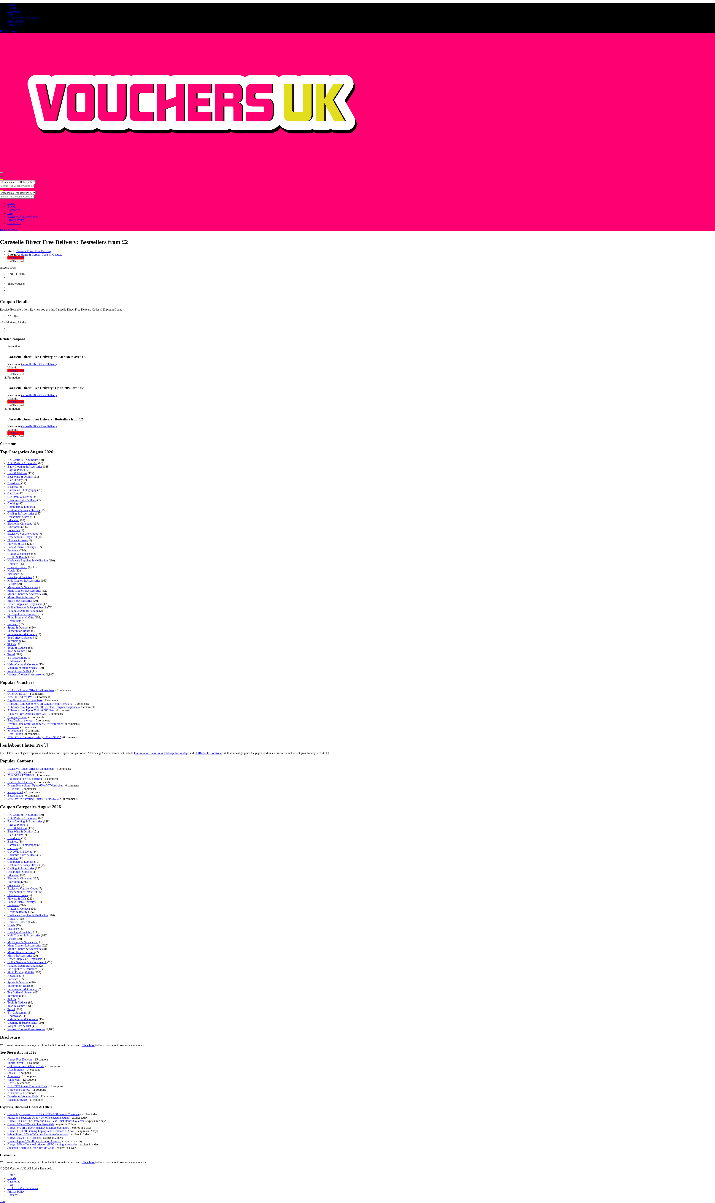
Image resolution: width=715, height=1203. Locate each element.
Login (14, 31)
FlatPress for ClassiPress (148, 753)
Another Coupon (17, 717)
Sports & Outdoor (17, 627)
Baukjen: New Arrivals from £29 (26, 713)
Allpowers (13, 1076)
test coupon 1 (15, 730)
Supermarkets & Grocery (22, 634)
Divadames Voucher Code (22, 1096)
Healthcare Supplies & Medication (27, 560)
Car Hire (12, 493)
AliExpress (13, 1093)
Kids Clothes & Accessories (23, 580)
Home (11, 4)
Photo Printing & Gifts (20, 617)
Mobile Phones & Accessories (25, 594)
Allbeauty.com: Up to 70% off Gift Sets (30, 710)
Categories (13, 11)
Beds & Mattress (17, 473)
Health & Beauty (17, 557)
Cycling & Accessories (20, 513)
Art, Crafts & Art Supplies (22, 459)
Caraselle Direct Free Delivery (33, 251)
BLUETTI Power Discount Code (27, 1086)
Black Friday (15, 480)
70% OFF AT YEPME (20, 697)
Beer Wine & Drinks (19, 476)
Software (12, 624)
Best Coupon (15, 733)
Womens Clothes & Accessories (26, 674)
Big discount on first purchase (24, 700)
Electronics (13, 526)
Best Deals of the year (20, 720)
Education (13, 520)
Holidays (12, 563)
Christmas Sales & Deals (21, 500)
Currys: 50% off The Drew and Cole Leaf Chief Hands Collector (45, 1121)
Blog (10, 14)
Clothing (12, 503)
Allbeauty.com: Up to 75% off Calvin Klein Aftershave (39, 703)
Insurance (13, 573)
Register (5, 31)
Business (12, 486)
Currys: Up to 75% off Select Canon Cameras (34, 1141)
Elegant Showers (17, 1099)
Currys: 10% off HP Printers (24, 1137)
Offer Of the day (17, 693)
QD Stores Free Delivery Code (25, 1066)
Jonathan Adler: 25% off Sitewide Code (30, 1147)
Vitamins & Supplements (22, 667)
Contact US (14, 24)
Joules (11, 1072)
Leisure (11, 583)
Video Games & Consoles (22, 664)
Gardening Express (18, 1089)
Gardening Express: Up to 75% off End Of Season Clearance (43, 1114)
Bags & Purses (16, 469)
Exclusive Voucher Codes (22, 18)
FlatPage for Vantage (176, 753)
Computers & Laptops (20, 506)
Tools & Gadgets (52, 254)
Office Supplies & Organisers (24, 604)
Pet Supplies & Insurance (22, 614)
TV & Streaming (17, 657)
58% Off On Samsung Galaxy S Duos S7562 (34, 737)
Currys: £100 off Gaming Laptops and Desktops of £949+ (41, 1131)
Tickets (11, 644)
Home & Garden (30, 254)
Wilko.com (13, 1079)
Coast (10, 1083)
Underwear (14, 661)
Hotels (11, 570)
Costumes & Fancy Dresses (23, 510)
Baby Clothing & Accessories (24, 466)
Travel (11, 654)
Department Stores (18, 516)
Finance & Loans (17, 540)
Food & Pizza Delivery (21, 547)
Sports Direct (15, 1062)
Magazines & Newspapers (22, 587)
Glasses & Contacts (18, 553)
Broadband (13, 483)
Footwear (13, 550)
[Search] (1, 179)
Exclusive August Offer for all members (30, 690)
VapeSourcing (15, 1069)
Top (2, 1201)
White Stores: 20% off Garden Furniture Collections (38, 1134)
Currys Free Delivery (19, 1059)
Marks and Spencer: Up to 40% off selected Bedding (38, 1117)
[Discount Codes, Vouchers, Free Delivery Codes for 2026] (190, 168)
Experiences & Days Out (22, 537)
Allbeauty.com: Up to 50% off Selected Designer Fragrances (43, 707)
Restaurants (14, 620)
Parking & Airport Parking (23, 610)
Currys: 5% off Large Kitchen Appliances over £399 (38, 1127)
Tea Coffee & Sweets (20, 637)
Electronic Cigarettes (19, 523)
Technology (14, 640)
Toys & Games (16, 651)
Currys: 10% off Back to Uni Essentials (30, 1124)
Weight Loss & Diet (19, 671)
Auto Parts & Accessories (22, 463)
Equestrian (13, 530)
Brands (11, 8)
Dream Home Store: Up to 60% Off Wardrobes (35, 723)
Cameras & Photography (21, 490)
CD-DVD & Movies (19, 496)
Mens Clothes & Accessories (24, 590)
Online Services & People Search (27, 607)
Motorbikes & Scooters (21, 597)
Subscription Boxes (18, 630)
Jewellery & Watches (19, 577)
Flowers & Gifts (16, 543)
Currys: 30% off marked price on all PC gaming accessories (42, 1144)
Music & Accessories (19, 600)
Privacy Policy (16, 21)
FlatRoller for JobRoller (208, 753)
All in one (13, 727)
